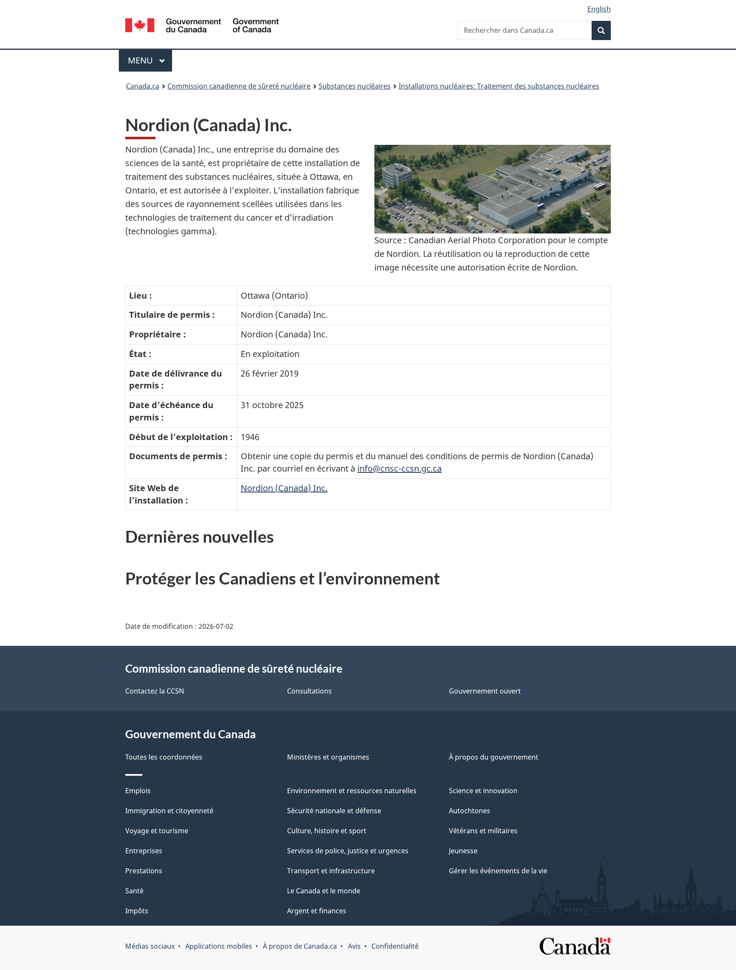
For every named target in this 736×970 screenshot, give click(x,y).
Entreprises (143, 850)
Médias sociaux (150, 946)
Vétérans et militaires (483, 830)
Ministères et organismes (328, 757)
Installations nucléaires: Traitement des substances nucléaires (499, 86)
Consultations (309, 691)
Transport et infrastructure (331, 870)
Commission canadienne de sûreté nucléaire (238, 86)
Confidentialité (395, 946)
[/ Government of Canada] (202, 26)
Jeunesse (463, 850)
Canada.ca (142, 86)
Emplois (138, 790)
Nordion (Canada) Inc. (284, 488)
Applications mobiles (218, 946)
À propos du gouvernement (493, 757)
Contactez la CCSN (154, 691)
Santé (134, 890)
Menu (150, 60)
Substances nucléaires (355, 86)
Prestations (143, 870)
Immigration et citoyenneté (169, 810)
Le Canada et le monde (323, 890)
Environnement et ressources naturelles (352, 790)
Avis (354, 946)
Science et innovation (483, 790)
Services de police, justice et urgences (347, 850)
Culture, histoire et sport (326, 830)
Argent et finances (316, 910)
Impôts (136, 910)
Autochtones (469, 810)
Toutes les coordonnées (163, 757)
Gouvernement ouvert (485, 691)
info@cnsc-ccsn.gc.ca (399, 468)
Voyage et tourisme (156, 830)
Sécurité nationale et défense (334, 810)
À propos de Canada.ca (300, 946)
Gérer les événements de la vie (498, 870)
